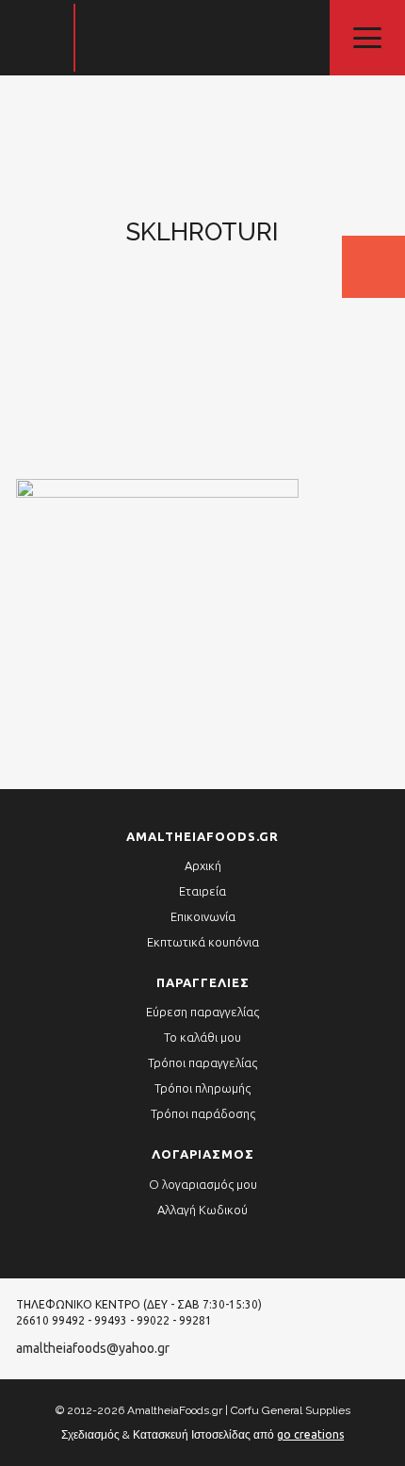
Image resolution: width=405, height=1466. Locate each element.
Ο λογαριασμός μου (203, 1184)
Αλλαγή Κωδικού (202, 1209)
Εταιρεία (202, 891)
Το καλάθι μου (202, 1037)
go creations (310, 1434)
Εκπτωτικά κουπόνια (203, 941)
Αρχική (203, 865)
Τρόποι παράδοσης (203, 1113)
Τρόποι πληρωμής (202, 1088)
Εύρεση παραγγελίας (202, 1011)
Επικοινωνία (202, 916)
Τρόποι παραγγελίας (202, 1062)
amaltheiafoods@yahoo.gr (93, 1348)
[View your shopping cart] (373, 267)
